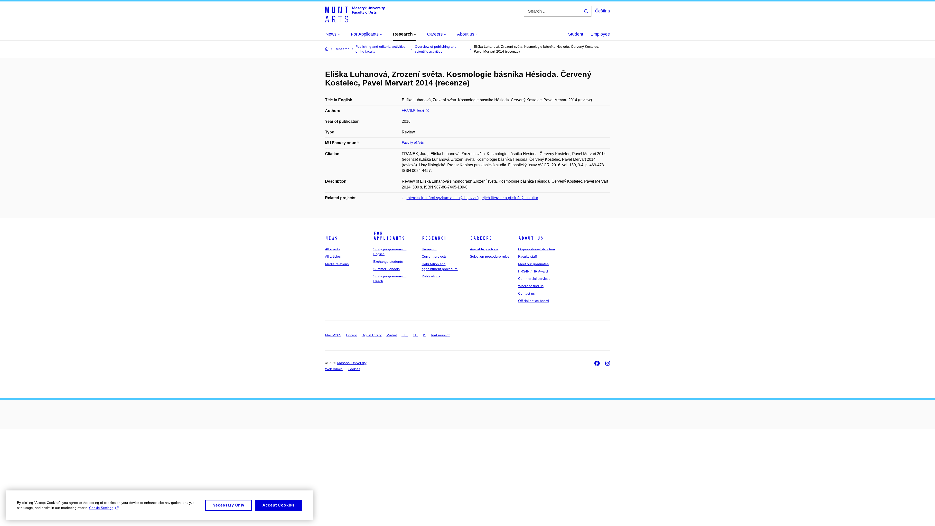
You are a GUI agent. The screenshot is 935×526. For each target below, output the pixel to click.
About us (530, 238)
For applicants (389, 236)
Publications (431, 276)
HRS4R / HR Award (533, 271)
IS (424, 335)
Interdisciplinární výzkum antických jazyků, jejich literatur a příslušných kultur (472, 198)
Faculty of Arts (413, 142)
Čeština (602, 11)
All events (332, 249)
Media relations (337, 264)
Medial (391, 335)
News (331, 238)
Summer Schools (386, 269)
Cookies (354, 369)
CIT (415, 335)
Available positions (484, 249)
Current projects (434, 256)
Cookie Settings (101, 508)
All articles (333, 256)
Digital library (372, 335)
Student (575, 34)
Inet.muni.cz (440, 335)
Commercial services (534, 279)
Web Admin (334, 369)
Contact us (526, 293)
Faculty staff (527, 256)
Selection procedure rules (489, 256)
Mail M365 (333, 335)
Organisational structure (536, 249)
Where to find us (530, 286)
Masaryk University (351, 363)
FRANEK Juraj (413, 110)
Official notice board (533, 301)
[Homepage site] (355, 14)
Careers (481, 238)
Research (434, 238)
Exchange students (388, 261)
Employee (600, 34)
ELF (405, 335)
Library (351, 335)
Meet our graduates (533, 264)
